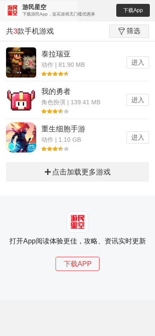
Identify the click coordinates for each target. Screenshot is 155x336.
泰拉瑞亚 (56, 54)
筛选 (133, 30)
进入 (137, 62)
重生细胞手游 (63, 129)
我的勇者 (56, 91)
